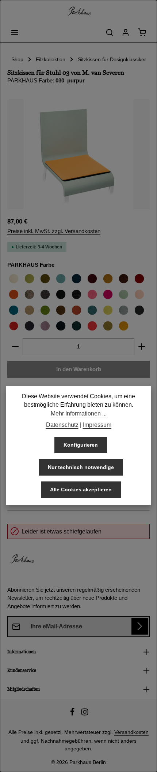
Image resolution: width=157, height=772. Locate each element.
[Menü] (14, 32)
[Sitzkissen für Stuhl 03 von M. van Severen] (78, 154)
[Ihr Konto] (125, 32)
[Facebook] (73, 714)
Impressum (97, 425)
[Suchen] (109, 32)
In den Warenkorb (78, 369)
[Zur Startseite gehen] (78, 11)
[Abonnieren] (139, 626)
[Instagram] (85, 714)
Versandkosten (131, 732)
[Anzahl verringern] (15, 346)
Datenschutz (62, 425)
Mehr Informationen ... (79, 413)
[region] (78, 154)
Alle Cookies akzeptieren (81, 489)
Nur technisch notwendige (81, 467)
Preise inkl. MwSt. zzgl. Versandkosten (53, 231)
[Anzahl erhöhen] (142, 346)
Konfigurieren (81, 445)
